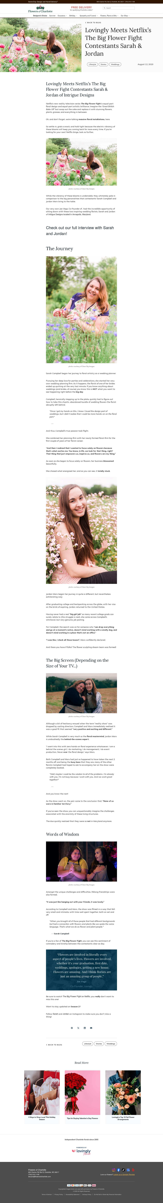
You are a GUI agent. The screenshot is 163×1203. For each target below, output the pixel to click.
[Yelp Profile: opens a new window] (133, 1169)
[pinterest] (72, 1028)
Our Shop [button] (124, 15)
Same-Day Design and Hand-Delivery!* (43, 1)
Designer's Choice (40, 15)
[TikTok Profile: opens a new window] (123, 1169)
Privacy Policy (58, 1194)
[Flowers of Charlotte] (44, 9)
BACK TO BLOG (94, 23)
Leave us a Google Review (124, 1174)
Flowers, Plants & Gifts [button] (108, 15)
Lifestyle (92, 64)
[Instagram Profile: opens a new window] (113, 1169)
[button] (157, 1193)
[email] (91, 1028)
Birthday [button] (72, 15)
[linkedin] (85, 1028)
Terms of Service (47, 1194)
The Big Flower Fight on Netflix (76, 996)
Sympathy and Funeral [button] (88, 15)
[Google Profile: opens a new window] (128, 1169)
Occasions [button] (62, 15)
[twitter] (78, 1028)
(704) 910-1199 (33, 1174)
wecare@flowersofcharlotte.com (39, 1176)
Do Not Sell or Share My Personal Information (107, 1194)
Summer (52, 15)
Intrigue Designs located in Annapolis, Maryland (69, 214)
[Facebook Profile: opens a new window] (118, 1169)
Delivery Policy (86, 1194)
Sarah (55, 1013)
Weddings (115, 64)
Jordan (66, 1013)
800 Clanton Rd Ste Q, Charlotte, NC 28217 (43, 1172)
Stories (103, 64)
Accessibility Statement (73, 1194)
